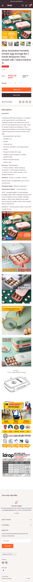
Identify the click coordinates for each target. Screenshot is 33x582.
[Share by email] (30, 102)
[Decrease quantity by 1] (10, 83)
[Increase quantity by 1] (21, 83)
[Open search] (23, 5)
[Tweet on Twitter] (26, 102)
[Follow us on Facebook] (3, 562)
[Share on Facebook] (20, 102)
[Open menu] (3, 5)
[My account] (26, 5)
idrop (3, 70)
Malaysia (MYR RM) (7, 554)
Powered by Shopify (6, 578)
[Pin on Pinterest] (23, 102)
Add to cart (16, 89)
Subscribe (7, 546)
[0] (30, 5)
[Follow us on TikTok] (6, 562)
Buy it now (16, 95)
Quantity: (4, 83)
